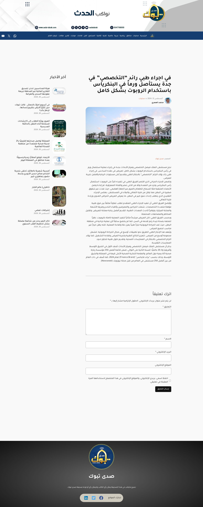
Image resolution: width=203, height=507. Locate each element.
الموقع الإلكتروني (163, 365)
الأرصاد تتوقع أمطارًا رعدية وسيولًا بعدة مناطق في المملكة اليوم (33, 159)
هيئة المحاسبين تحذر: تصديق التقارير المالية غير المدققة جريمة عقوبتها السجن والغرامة (34, 91)
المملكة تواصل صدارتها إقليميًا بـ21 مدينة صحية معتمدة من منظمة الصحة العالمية (33, 144)
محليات (142, 99)
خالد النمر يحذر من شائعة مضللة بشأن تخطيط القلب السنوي (34, 222)
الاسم (167, 339)
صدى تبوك (159, 159)
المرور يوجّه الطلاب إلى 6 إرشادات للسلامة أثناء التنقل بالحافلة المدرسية (34, 124)
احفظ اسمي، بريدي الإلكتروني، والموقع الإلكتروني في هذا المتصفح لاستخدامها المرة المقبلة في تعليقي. (128, 380)
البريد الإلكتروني (163, 352)
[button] (101, 497)
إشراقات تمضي (42, 210)
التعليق (167, 307)
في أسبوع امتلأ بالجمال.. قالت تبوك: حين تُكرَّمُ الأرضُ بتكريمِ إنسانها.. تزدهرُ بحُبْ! (32, 108)
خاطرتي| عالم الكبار (41, 187)
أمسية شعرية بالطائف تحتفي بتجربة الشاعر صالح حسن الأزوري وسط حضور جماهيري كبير (32, 174)
